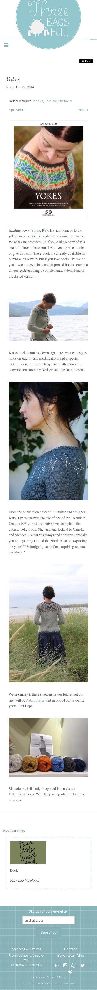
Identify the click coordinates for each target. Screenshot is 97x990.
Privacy (60, 977)
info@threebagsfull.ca (70, 955)
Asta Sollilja (35, 700)
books (38, 100)
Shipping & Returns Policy (26, 964)
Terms (50, 977)
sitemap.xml (37, 977)
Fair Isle (50, 100)
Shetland (65, 100)
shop (20, 830)
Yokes (35, 230)
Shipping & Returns (26, 949)
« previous (16, 109)
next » (83, 109)
